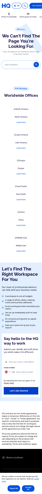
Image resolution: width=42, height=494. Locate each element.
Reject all (14, 488)
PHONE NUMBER (9, 368)
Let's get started (21, 390)
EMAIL (6, 357)
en (16, 5)
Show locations (12, 457)
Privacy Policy (9, 383)
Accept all (28, 488)
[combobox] (9, 371)
